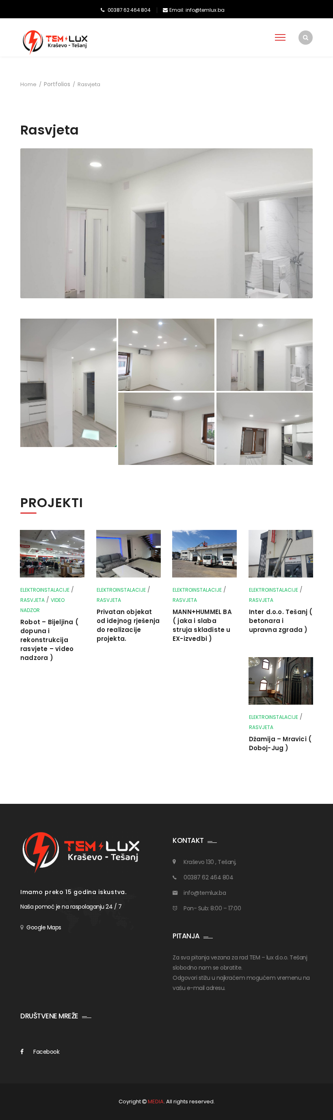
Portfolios (57, 84)
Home (28, 84)
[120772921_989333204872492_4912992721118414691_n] (68, 383)
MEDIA (156, 1101)
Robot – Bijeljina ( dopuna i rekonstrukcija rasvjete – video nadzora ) (49, 640)
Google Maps (43, 927)
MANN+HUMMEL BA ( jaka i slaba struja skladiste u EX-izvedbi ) (202, 625)
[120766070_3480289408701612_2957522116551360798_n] (264, 355)
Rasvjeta (32, 600)
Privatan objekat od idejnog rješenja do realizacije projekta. (128, 625)
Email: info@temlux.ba (197, 10)
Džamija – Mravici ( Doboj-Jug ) (280, 743)
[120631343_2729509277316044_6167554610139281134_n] (264, 428)
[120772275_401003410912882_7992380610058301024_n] (166, 355)
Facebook (46, 1052)
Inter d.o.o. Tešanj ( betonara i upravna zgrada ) (281, 621)
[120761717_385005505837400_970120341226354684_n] (166, 428)
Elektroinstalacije (44, 589)
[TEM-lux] (55, 42)
